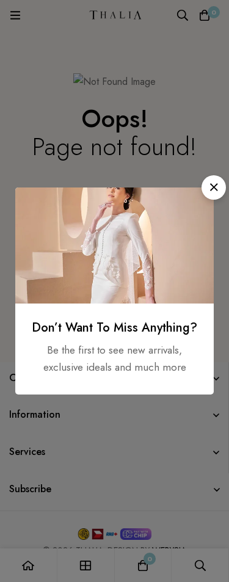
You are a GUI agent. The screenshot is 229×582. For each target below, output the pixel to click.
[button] (214, 187)
